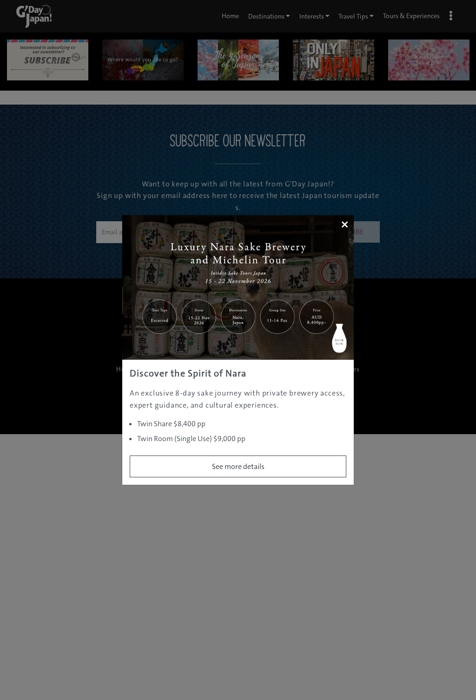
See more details (238, 466)
